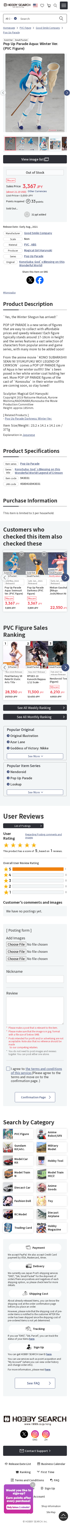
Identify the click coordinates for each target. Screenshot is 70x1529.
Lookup (16, 784)
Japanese (29, 435)
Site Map (51, 1512)
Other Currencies (37, 191)
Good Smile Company (38, 233)
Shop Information (51, 1506)
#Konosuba (9, 292)
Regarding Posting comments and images (43, 836)
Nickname (14, 971)
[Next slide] (67, 93)
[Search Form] (55, 5)
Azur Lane (17, 741)
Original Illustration (24, 735)
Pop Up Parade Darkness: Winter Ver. (28, 418)
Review (12, 992)
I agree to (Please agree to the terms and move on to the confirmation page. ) (36, 1075)
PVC (26, 244)
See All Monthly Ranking (34, 716)
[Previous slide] (3, 93)
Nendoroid (18, 771)
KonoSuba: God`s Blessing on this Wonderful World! (42, 263)
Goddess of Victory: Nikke (29, 748)
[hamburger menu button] (64, 5)
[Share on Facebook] (40, 280)
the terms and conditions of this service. (36, 1070)
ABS (33, 244)
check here (42, 1282)
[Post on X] (30, 280)
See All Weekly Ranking (34, 707)
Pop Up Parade (33, 256)
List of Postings (22, 825)
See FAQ (33, 1383)
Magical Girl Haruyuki (38, 250)
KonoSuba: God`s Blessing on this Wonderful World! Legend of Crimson (39, 471)
